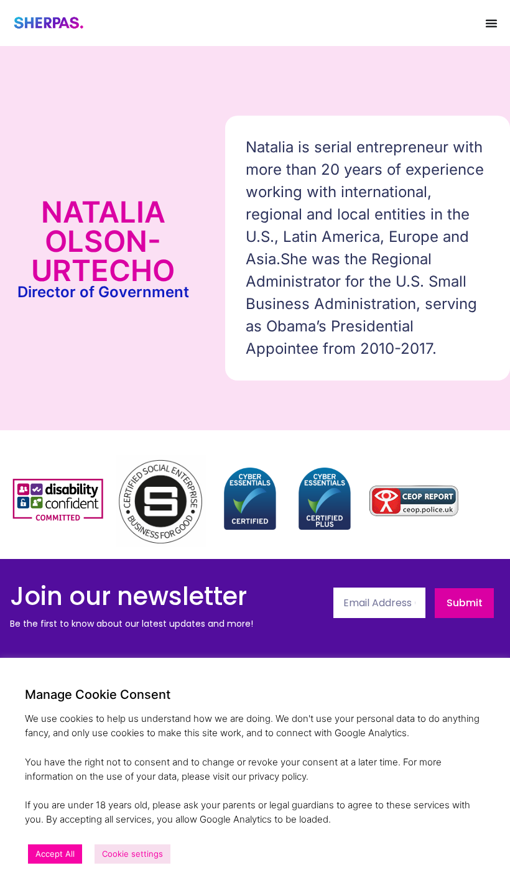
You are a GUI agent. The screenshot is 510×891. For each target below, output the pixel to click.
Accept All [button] (55, 854)
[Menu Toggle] (491, 23)
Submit (465, 603)
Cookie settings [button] (132, 854)
